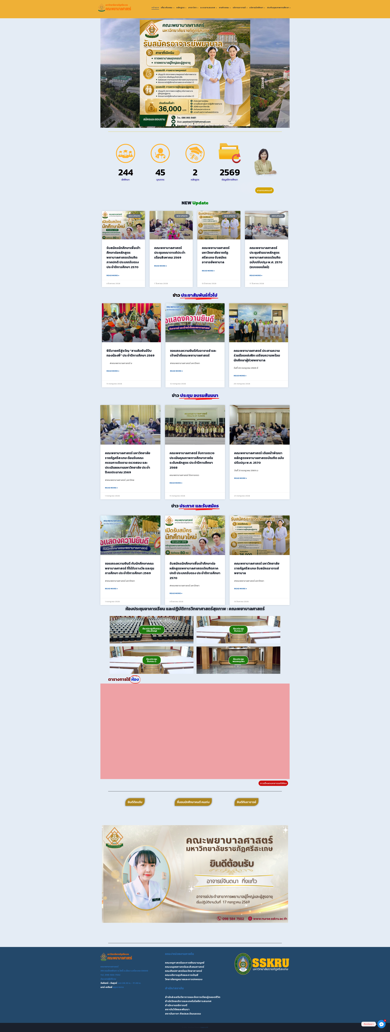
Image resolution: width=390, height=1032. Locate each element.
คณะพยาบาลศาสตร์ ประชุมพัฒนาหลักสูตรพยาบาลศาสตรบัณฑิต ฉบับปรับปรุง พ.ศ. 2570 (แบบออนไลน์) (266, 257)
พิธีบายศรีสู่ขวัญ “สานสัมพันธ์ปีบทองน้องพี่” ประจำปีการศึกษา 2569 (130, 353)
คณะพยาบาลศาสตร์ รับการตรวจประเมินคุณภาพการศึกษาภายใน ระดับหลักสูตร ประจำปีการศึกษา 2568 (192, 460)
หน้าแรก (155, 7)
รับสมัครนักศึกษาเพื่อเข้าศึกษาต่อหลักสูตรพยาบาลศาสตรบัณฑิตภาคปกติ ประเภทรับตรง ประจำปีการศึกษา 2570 (123, 257)
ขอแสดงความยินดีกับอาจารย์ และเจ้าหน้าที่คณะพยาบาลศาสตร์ (193, 353)
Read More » (112, 275)
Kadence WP (204, 1027)
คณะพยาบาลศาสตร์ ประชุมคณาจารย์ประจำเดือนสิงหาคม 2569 (169, 252)
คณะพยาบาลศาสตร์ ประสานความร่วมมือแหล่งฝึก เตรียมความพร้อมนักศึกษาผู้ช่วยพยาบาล (257, 355)
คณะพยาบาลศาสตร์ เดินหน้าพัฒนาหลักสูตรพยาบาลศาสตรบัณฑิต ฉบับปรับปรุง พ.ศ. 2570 (259, 458)
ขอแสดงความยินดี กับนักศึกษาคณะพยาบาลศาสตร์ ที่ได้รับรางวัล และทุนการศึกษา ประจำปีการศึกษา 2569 (129, 568)
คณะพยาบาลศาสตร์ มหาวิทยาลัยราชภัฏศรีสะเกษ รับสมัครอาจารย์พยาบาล (216, 255)
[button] (105, 73)
